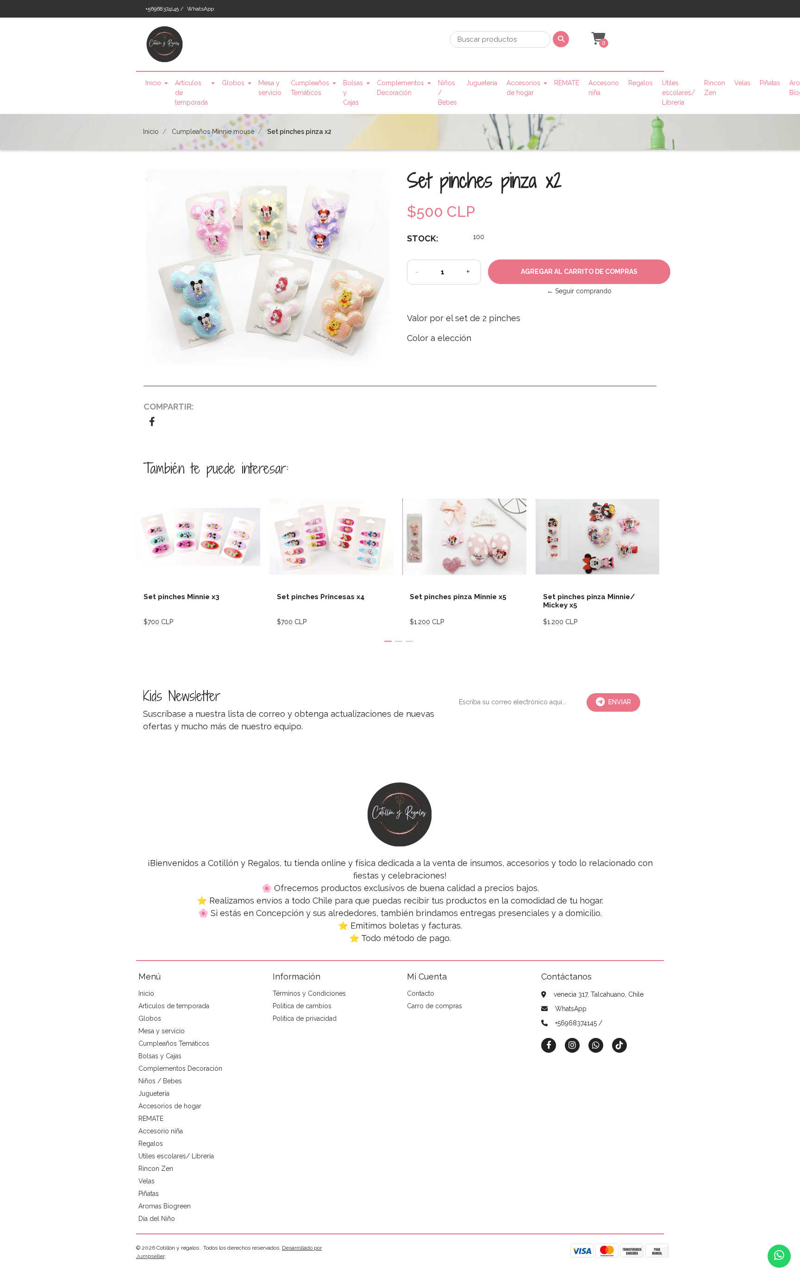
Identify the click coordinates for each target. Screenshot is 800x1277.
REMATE (566, 83)
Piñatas (770, 83)
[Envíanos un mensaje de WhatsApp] (779, 1256)
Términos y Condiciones (309, 993)
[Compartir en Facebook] (152, 422)
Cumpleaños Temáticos (310, 87)
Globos (233, 83)
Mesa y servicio (269, 87)
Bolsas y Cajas (353, 92)
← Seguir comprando (579, 291)
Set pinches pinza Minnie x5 (458, 597)
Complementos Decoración (400, 87)
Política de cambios (302, 1006)
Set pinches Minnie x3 (181, 597)
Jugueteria (481, 83)
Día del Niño (156, 1218)
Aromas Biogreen (164, 1206)
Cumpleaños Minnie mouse (213, 131)
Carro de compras (434, 1006)
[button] (597, 38)
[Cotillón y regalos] (164, 47)
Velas (742, 83)
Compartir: (169, 406)
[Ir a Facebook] (548, 1044)
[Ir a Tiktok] (619, 1045)
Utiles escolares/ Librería (678, 92)
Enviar (619, 702)
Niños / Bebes (447, 92)
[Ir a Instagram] (572, 1045)
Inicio (153, 83)
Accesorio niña (603, 87)
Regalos (640, 83)
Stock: (422, 238)
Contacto (420, 993)
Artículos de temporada (191, 92)
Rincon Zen (714, 87)
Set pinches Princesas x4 (321, 597)
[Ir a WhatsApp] (595, 1045)
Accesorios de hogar (523, 87)
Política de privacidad (305, 1018)
